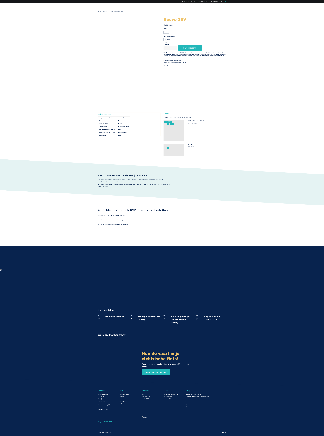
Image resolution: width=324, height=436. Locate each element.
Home (99, 11)
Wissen (165, 42)
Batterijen (153, 5)
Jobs (222, 1)
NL (225, 1)
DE (186, 406)
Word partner (124, 401)
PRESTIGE (190, 144)
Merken (170, 5)
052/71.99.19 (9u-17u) (204, 1)
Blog (121, 403)
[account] (222, 5)
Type (165, 28)
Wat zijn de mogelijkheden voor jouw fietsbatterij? (113, 224)
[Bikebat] (99, 5)
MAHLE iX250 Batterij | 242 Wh (195, 120)
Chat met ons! (146, 396)
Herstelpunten (215, 1)
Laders (162, 5)
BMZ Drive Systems (109, 11)
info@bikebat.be (103, 394)
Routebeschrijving (103, 409)
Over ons (122, 396)
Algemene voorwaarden (171, 394)
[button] (220, 5)
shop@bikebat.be (103, 399)
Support (185, 5)
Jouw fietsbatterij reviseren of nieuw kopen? (111, 220)
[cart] (225, 5)
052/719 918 (101, 401)
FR (186, 404)
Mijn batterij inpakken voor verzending (197, 396)
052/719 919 (101, 396)
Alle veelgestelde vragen (193, 394)
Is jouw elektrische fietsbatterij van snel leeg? (112, 215)
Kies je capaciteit (169, 36)
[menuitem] (188, 1)
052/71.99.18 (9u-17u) (189, 1)
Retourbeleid (167, 399)
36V (168, 124)
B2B (192, 5)
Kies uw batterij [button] (156, 372)
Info (177, 5)
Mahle (172, 124)
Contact (144, 394)
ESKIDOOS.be (108, 432)
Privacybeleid (168, 396)
